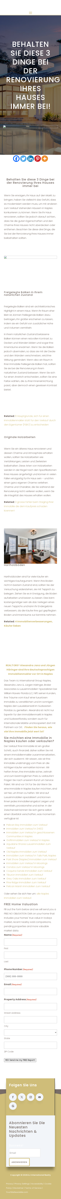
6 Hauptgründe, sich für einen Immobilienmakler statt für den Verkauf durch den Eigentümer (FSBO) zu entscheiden (30, 420)
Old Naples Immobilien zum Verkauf (26, 851)
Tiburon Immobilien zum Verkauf (24, 874)
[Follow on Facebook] (13, 1097)
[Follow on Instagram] (30, 1097)
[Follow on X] (22, 1097)
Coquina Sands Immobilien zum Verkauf (29, 871)
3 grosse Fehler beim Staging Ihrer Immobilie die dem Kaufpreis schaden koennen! (29, 506)
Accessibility (37, 1183)
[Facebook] (16, 158)
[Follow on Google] (13, 1106)
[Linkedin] (30, 158)
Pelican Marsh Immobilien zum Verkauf (28, 886)
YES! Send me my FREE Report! (20, 1060)
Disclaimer (18, 1188)
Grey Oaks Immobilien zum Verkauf (26, 878)
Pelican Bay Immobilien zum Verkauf (27, 825)
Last (6, 961)
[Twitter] (23, 158)
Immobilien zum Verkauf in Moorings (27, 863)
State (7, 1038)
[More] (44, 158)
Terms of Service (33, 1188)
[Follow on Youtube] (39, 1097)
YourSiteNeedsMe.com (17, 1192)
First (6, 948)
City (6, 1026)
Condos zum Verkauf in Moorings (25, 867)
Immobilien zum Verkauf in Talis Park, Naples (31, 855)
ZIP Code (9, 1051)
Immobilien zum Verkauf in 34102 (24, 828)
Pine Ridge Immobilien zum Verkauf (26, 882)
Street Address (12, 1012)
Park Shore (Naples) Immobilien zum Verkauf (31, 859)
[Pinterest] (37, 158)
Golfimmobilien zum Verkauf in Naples (28, 840)
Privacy (9, 1183)
